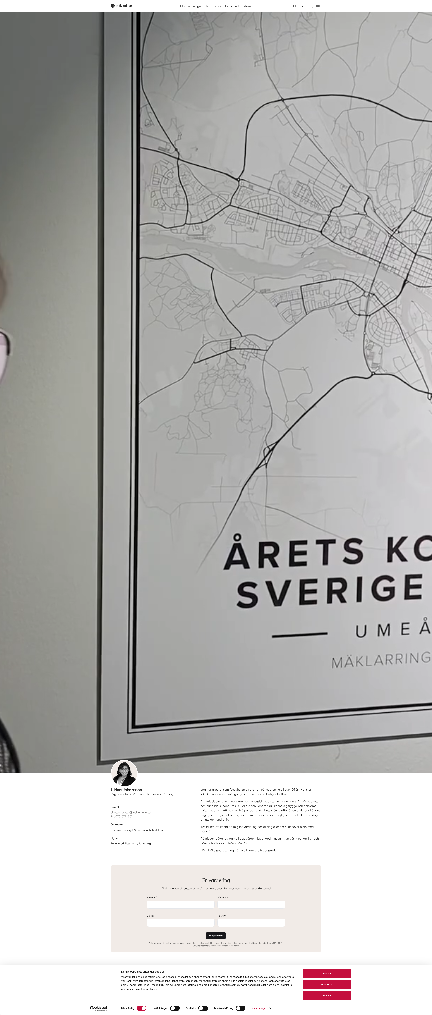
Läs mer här (232, 943)
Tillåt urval (327, 984)
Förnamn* (152, 897)
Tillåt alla (326, 973)
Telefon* (221, 915)
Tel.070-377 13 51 (121, 816)
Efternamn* (223, 897)
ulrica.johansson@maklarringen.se (131, 812)
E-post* (151, 915)
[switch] (175, 1008)
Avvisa (327, 995)
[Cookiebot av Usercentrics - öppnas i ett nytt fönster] (99, 1008)
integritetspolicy (207, 945)
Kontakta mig (216, 935)
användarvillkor (226, 945)
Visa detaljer (259, 1008)
